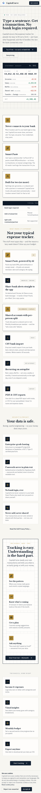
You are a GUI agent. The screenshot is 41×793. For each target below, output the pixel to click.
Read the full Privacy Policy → (20, 529)
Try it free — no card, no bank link (18, 50)
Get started (34, 3)
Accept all (26, 789)
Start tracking (19, 763)
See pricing (10, 55)
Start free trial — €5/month (19, 658)
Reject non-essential (11, 789)
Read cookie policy (8, 785)
